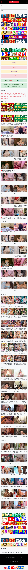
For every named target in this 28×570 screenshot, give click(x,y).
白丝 (13, 93)
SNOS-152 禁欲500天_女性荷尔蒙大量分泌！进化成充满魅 (20, 352)
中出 (5, 96)
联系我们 (20, 557)
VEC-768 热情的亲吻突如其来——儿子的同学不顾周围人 (7, 364)
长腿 (2, 96)
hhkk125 (20, 552)
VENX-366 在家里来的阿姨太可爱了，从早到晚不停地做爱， (20, 329)
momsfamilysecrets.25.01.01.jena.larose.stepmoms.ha (7, 474)
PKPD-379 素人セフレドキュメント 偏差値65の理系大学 (7, 425)
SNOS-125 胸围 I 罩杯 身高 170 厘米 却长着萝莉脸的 (6, 352)
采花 (11, 96)
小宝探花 (23, 96)
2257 (16, 557)
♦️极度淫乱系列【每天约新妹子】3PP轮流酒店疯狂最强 (7, 136)
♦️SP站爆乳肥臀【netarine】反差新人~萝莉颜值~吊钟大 (7, 171)
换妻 (2, 98)
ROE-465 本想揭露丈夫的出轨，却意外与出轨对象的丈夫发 (20, 364)
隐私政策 (12, 557)
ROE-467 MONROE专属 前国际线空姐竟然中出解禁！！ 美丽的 (7, 340)
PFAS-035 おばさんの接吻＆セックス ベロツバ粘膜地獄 (20, 425)
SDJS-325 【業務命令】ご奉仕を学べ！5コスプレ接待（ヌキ (20, 379)
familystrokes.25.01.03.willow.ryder (7, 509)
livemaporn (9, 550)
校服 (5, 93)
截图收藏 (11, 80)
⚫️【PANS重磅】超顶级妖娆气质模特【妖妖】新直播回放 (20, 159)
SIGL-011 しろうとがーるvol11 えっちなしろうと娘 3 (20, 402)
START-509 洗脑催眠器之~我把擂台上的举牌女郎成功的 (7, 329)
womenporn (15, 550)
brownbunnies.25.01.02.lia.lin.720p (7, 451)
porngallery (4, 552)
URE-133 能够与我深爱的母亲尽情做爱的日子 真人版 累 (7, 305)
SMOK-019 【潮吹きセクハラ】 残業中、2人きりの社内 (7, 379)
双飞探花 (6, 98)
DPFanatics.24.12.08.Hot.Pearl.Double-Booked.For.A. (20, 452)
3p (1, 158)
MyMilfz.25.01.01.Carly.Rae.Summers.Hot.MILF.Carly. (7, 463)
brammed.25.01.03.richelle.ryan (20, 498)
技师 (16, 93)
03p (15, 146)
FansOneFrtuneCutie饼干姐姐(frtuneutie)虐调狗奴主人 (20, 206)
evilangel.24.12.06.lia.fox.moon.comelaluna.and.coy (7, 498)
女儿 (11, 93)
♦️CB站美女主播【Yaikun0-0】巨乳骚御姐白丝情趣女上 (20, 217)
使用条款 (7, 557)
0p (15, 135)
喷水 (8, 96)
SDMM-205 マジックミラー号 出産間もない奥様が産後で (7, 414)
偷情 (2, 93)
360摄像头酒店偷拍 (17, 96)
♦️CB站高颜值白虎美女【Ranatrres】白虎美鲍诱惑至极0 (7, 217)
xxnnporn (4, 550)
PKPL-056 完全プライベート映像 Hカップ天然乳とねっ (20, 414)
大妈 (22, 93)
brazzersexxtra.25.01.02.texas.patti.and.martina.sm (20, 463)
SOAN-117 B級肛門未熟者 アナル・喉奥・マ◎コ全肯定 (7, 437)
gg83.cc (20, 86)
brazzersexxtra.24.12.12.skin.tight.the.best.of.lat (20, 486)
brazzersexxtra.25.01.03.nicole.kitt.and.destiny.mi (7, 486)
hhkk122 (10, 552)
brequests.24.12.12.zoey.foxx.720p (20, 474)
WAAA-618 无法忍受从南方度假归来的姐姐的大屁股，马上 (7, 317)
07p (15, 181)
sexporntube (22, 550)
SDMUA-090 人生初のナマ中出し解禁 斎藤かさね (7, 390)
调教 (8, 93)
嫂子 (19, 93)
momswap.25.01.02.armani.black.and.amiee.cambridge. (20, 509)
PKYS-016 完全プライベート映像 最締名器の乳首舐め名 (7, 402)
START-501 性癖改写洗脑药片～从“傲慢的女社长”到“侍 (20, 305)
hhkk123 (15, 552)
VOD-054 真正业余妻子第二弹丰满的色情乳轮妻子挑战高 (20, 340)
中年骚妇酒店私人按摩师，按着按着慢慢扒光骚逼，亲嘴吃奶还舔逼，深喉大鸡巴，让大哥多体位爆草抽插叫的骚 (7, 112)
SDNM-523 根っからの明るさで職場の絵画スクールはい (20, 437)
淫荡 (25, 93)
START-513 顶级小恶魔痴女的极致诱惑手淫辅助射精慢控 (20, 317)
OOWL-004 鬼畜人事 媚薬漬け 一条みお (20, 390)
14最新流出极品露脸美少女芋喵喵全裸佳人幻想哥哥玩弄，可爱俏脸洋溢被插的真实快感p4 (20, 112)
